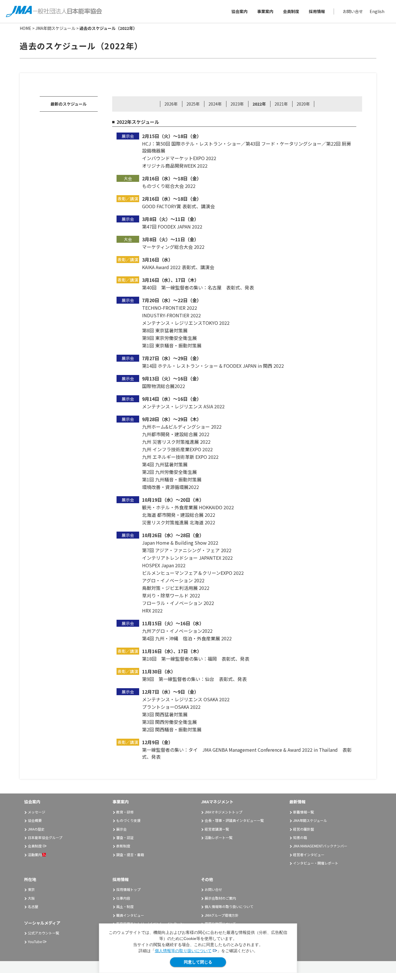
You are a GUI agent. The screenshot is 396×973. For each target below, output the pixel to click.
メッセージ (36, 811)
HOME (25, 28)
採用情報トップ (128, 889)
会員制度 (291, 11)
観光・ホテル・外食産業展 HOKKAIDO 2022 (188, 507)
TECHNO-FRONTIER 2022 (169, 307)
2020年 (303, 104)
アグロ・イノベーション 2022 (173, 580)
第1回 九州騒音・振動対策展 (171, 479)
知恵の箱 (300, 837)
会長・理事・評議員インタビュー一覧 (234, 820)
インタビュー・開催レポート (315, 862)
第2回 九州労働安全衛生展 (169, 471)
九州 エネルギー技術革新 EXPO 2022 (180, 456)
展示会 (121, 829)
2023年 (237, 104)
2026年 (171, 104)
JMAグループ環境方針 (222, 915)
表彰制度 (123, 845)
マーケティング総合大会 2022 (173, 246)
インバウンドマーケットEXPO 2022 (179, 158)
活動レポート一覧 (218, 837)
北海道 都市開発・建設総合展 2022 (178, 514)
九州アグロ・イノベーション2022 (177, 630)
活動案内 (35, 854)
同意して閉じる (198, 962)
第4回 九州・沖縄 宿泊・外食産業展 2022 (187, 638)
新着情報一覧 (303, 811)
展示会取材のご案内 (220, 898)
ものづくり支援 (128, 820)
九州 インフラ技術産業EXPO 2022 (177, 449)
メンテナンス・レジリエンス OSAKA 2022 (186, 699)
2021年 (281, 104)
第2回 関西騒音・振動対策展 (171, 729)
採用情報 (317, 11)
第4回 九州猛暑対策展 (165, 464)
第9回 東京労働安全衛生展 (169, 337)
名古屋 (33, 906)
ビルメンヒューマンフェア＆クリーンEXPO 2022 (193, 572)
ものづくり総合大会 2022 (168, 185)
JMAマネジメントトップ (223, 811)
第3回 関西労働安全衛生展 (169, 721)
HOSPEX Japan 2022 (164, 565)
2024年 (215, 104)
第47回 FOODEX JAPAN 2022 (172, 226)
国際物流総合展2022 (163, 386)
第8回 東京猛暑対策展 (165, 330)
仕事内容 (123, 898)
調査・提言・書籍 (130, 854)
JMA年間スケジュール (55, 28)
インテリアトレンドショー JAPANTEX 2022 (187, 557)
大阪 (31, 898)
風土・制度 (125, 906)
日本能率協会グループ (45, 837)
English (377, 11)
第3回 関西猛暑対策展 (165, 714)
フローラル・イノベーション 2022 (178, 602)
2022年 (259, 104)
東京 (31, 889)
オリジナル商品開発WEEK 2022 (175, 165)
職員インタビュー (130, 915)
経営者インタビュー (308, 854)
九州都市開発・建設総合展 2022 (175, 434)
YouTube (35, 941)
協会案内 (239, 11)
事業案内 (265, 11)
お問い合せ (353, 11)
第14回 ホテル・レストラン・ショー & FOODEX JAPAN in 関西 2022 (213, 365)
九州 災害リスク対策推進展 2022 (176, 441)
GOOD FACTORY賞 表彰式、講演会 (178, 206)
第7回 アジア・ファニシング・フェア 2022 (186, 550)
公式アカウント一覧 (43, 932)
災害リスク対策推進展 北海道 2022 (178, 522)
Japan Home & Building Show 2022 (180, 542)
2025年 (193, 104)
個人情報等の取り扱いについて (183, 950)
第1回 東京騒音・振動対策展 (171, 345)
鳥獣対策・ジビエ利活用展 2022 (175, 587)
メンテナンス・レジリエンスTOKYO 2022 (186, 322)
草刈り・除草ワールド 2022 (171, 595)
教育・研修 (125, 811)
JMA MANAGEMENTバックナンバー (320, 845)
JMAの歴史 (36, 829)
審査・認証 (125, 837)
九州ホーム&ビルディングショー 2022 (181, 426)
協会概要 (35, 820)
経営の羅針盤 (303, 829)
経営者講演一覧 (217, 829)
